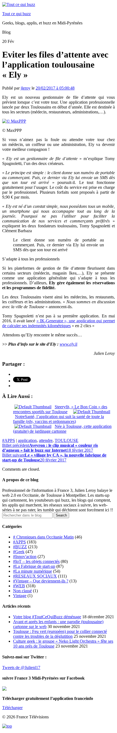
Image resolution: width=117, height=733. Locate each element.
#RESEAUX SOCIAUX (35, 576)
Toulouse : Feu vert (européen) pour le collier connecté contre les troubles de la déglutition (60, 634)
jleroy (25, 88)
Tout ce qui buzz (16, 13)
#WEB (19, 586)
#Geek (18, 551)
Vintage (19, 595)
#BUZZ (20, 546)
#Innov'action (24, 556)
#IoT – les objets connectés (36, 561)
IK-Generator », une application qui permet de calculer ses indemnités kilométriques (58, 323)
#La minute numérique (32, 571)
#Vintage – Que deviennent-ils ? (40, 581)
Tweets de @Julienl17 (21, 667)
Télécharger (12, 707)
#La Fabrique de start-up (34, 566)
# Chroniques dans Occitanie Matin (43, 537)
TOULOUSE (66, 440)
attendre (46, 440)
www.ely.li (68, 344)
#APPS (8, 440)
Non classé (22, 590)
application (27, 440)
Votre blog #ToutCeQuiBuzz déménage (47, 616)
